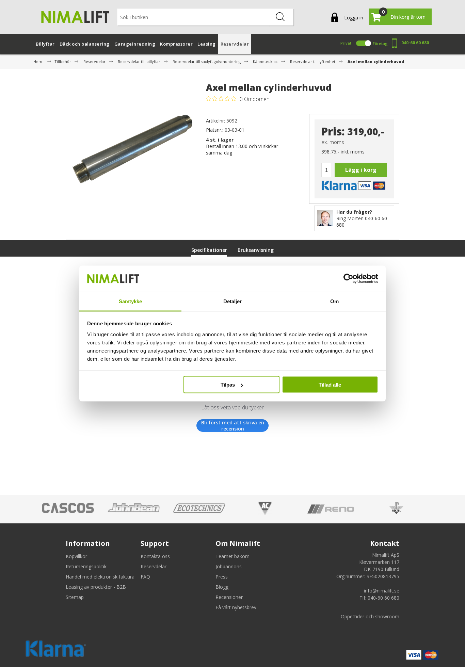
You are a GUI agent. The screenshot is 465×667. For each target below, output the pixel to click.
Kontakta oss (155, 556)
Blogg (221, 587)
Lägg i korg (360, 170)
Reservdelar (153, 566)
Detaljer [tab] (232, 301)
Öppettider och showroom (370, 616)
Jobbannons (228, 566)
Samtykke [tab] (130, 301)
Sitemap (75, 597)
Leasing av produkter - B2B (96, 587)
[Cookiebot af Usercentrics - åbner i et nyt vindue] (348, 279)
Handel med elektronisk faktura (100, 576)
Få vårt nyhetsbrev (235, 607)
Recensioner (229, 597)
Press (221, 576)
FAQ (145, 576)
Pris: (333, 131)
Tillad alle (330, 385)
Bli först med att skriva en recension (232, 425)
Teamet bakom (232, 556)
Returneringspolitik (86, 566)
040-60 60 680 (415, 43)
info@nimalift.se (381, 590)
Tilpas (228, 385)
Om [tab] (334, 301)
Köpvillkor (76, 556)
